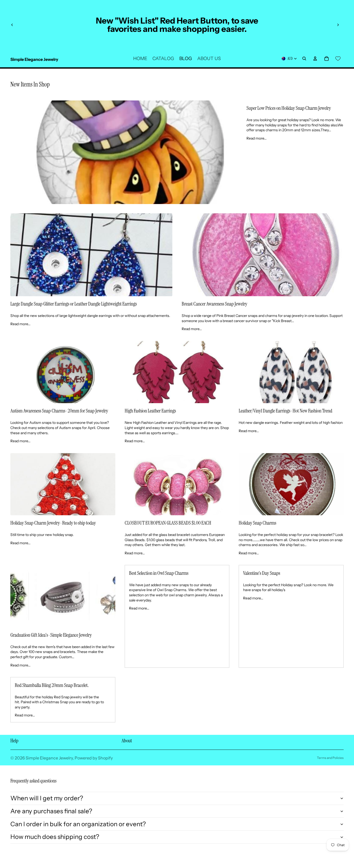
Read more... (256, 138)
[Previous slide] (12, 25)
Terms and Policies (330, 758)
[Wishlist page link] (338, 58)
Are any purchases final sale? (51, 811)
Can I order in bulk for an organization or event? (78, 824)
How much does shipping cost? (54, 836)
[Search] (304, 58)
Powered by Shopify (94, 757)
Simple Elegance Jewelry (49, 757)
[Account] (315, 58)
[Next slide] (338, 25)
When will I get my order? (46, 798)
